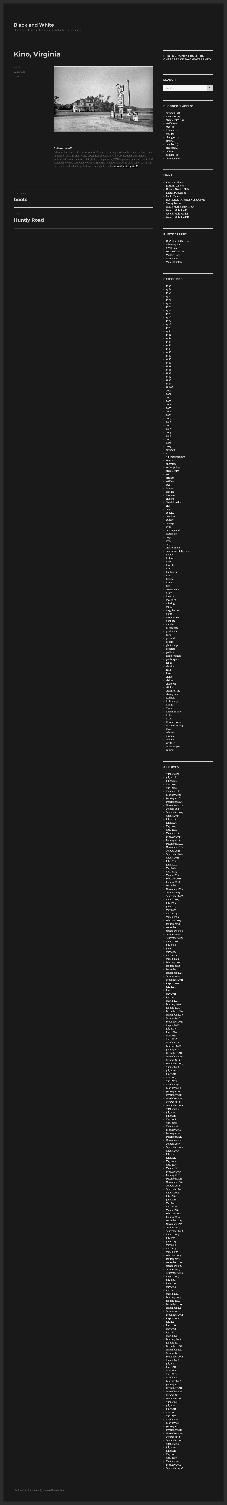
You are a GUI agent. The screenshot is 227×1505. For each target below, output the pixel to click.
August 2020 (172, 1025)
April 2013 (171, 1332)
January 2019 (173, 1091)
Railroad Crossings (176, 192)
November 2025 (174, 805)
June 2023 (171, 906)
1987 (168, 355)
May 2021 (171, 993)
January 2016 (173, 1217)
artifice (170, 481)
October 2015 (173, 1227)
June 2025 (171, 822)
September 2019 (174, 1063)
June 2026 (171, 781)
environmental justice (177, 551)
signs (169, 676)
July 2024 (171, 861)
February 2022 (173, 962)
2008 (168, 415)
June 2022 (171, 948)
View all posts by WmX (126, 166)
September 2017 (174, 1147)
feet (168, 568)
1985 (168, 348)
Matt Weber (172, 258)
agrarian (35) (173, 113)
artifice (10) (172, 123)
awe (168, 485)
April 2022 (171, 955)
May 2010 (171, 1454)
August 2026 (172, 774)
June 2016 (171, 1199)
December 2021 (174, 969)
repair (169, 662)
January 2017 (173, 1175)
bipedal (170, 134)
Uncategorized (173, 722)
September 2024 (174, 854)
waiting (170, 739)
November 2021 (174, 972)
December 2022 (174, 927)
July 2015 (170, 1238)
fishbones (171, 572)
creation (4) (172, 148)
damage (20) (172, 155)
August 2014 (172, 1276)
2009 (168, 418)
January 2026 (173, 798)
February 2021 (173, 1004)
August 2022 (172, 941)
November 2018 (174, 1098)
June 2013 (171, 1325)
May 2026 (171, 784)
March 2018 (172, 1126)
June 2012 (171, 1367)
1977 (168, 321)
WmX (17, 67)
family (169, 554)
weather (170, 743)
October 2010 (173, 1437)
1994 (168, 369)
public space (172, 659)
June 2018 (171, 1116)
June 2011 (171, 1409)
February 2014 (173, 1297)
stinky (169, 687)
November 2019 (174, 1056)
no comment (173, 617)
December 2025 (174, 802)
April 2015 (171, 1248)
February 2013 (173, 1339)
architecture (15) (175, 120)
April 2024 (171, 871)
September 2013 (174, 1314)
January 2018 (173, 1133)
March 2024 (172, 875)
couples (170, 512)
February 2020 (173, 1046)
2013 (168, 432)
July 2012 (170, 1363)
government (172, 589)
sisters (169, 680)
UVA (168, 729)
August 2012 (172, 1360)
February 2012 (173, 1381)
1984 (168, 345)
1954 (168, 286)
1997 (168, 376)
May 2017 (171, 1161)
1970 (168, 296)
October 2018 (173, 1102)
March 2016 (172, 1210)
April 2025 (171, 829)
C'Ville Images (173, 248)
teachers (170, 697)
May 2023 (171, 910)
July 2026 (171, 777)
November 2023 (174, 889)
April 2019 (171, 1081)
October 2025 (173, 808)
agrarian (170, 450)
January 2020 (173, 1049)
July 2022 (171, 945)
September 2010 (174, 1440)
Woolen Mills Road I (176, 210)
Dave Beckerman (175, 251)
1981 (168, 334)
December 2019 (174, 1053)
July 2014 (170, 1280)
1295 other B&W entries (178, 241)
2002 (168, 397)
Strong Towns (173, 203)
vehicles (170, 732)
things (169, 704)
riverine (170, 666)
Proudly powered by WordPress (50, 1490)
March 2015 (172, 1252)
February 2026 (173, 795)
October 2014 (173, 1269)
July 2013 (170, 1321)
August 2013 (172, 1318)
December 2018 (174, 1095)
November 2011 (174, 1391)
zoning (169, 750)
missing (170, 603)
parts (168, 635)
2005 (168, 408)
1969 (168, 293)
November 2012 (174, 1349)
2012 (168, 429)
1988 (168, 359)
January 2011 (172, 1426)
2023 (168, 446)
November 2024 (174, 847)
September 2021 (174, 979)
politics (170, 652)
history (170, 596)
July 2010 (170, 1447)
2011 (168, 425)
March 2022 (172, 959)
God (168, 586)
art (167, 474)
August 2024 (172, 857)
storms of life (173, 690)
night (169, 614)
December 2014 (174, 1262)
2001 (168, 394)
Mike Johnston (174, 262)
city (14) (170, 141)
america (170, 460)
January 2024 (173, 882)
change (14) (172, 137)
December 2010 (174, 1430)
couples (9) (172, 144)
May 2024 (171, 868)
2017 (168, 436)
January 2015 (173, 1259)
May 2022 (171, 952)
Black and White (34, 25)
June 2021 (171, 990)
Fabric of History (175, 185)
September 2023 (174, 896)
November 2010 (174, 1433)
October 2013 (173, 1311)
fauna (169, 561)
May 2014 (171, 1287)
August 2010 (172, 1444)
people (169, 642)
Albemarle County (175, 457)
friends (170, 582)
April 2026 (171, 788)
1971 (168, 300)
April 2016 (171, 1206)
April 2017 (171, 1164)
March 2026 (172, 791)
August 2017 (172, 1150)
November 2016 (174, 1182)
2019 (168, 439)
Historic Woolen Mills (177, 189)
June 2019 (171, 1074)
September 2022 (174, 938)
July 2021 (170, 986)
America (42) (173, 116)
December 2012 (174, 1346)
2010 (168, 422)
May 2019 (171, 1077)
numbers (171, 624)
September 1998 (174, 1468)
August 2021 (172, 983)
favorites (170, 565)
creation (170, 516)
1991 (168, 366)
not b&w (170, 621)
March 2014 (172, 1293)
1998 (168, 380)
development (173, 158)
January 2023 (173, 924)
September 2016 (174, 1189)
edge (168, 544)
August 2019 (172, 1067)
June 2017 (171, 1157)
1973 (168, 307)
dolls (168, 540)
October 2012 (173, 1353)
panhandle (171, 631)
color (168, 509)
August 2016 (172, 1192)
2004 (168, 404)
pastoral (170, 638)
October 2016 (173, 1185)
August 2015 (172, 1234)
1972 (168, 303)
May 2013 (171, 1328)
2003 (168, 401)
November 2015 (174, 1224)
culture (169, 151)
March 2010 (172, 1461)
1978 (168, 324)
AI (167, 453)
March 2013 (172, 1335)
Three (169, 708)
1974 (168, 310)
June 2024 (171, 864)
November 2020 (174, 1014)
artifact (170, 478)
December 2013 (174, 1304)
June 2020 (171, 1032)
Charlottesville (173, 502)
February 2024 (173, 878)
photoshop (172, 645)
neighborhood (173, 610)
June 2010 (171, 1451)
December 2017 (174, 1136)
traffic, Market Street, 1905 (180, 206)
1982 (168, 338)
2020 (168, 443)
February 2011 (173, 1423)
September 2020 (174, 1021)
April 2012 (171, 1374)
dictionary (171, 533)
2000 (168, 390)
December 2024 (174, 843)
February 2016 (173, 1213)
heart (169, 593)
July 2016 (171, 1196)
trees (168, 718)
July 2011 (170, 1405)
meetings (171, 600)
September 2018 (174, 1105)
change (170, 498)
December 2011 (174, 1388)
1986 (168, 352)
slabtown (171, 683)
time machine (173, 711)
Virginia (170, 736)
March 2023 (172, 917)
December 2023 (174, 885)
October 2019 (173, 1060)
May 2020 (171, 1035)
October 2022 (173, 934)
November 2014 (174, 1266)
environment (173, 547)
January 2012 (173, 1384)
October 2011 (172, 1395)
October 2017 (173, 1143)
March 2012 (172, 1377)
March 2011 (172, 1419)
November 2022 (174, 931)
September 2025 (174, 812)
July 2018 (170, 1112)
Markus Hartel (173, 255)
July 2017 (170, 1154)
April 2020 (171, 1039)
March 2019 (172, 1084)
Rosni (169, 673)
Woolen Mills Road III (177, 217)
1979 (168, 327)
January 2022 (173, 966)
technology (172, 701)
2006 (168, 411)
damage (170, 523)
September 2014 (174, 1273)
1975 (168, 314)
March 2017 (172, 1168)
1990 (168, 362)
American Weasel (175, 182)
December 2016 (174, 1178)
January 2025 (173, 840)
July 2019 (171, 1070)
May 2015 (171, 1245)
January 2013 (172, 1342)
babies (169, 488)
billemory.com (173, 244)
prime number (173, 655)
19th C (169, 387)
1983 (168, 341)
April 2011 (171, 1416)
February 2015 (173, 1255)
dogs (168, 537)
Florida (169, 579)
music (169, 607)
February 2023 (173, 920)
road (16, 76)
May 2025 (171, 826)
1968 (168, 289)
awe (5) (170, 127)
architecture (172, 471)
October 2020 (173, 1018)
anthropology (173, 467)
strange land (172, 694)
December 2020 (174, 1011)
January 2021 (173, 1007)
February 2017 (173, 1171)
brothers (170, 495)
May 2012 (171, 1370)
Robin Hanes (173, 196)
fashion (170, 558)
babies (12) (172, 130)
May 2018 (171, 1119)
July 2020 (171, 1028)
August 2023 (172, 899)
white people (172, 746)
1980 (168, 331)
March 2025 (172, 833)
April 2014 (171, 1290)
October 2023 (173, 892)
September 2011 (174, 1398)
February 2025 (173, 836)
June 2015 (171, 1241)
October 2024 (173, 850)
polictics (170, 648)
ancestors (171, 464)
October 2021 (173, 976)
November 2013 (174, 1307)
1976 (168, 317)
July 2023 (171, 903)
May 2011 (171, 1412)
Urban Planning (174, 725)
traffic (169, 715)
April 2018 (171, 1123)
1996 (168, 373)
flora (168, 575)
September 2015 (174, 1231)
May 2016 (171, 1203)
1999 (168, 383)
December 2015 (174, 1220)
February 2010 (173, 1464)
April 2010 (171, 1457)
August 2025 (172, 815)
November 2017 (174, 1140)
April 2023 (171, 913)
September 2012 (174, 1356)
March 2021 (172, 1000)
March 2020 (172, 1042)
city (168, 505)
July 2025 (171, 819)
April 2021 (171, 997)
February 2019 (173, 1088)
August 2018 (172, 1109)
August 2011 (172, 1402)
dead (168, 526)
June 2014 (171, 1283)
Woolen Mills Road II (177, 213)
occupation (172, 628)
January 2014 (173, 1300)
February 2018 (173, 1130)
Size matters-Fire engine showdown (185, 199)
